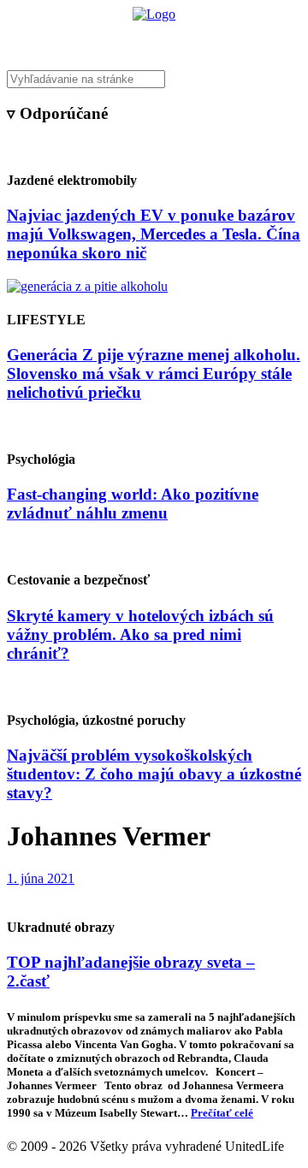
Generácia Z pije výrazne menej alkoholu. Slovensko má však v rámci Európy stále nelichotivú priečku (153, 373)
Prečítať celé (222, 1112)
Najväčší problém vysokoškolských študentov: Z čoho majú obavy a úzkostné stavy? (154, 774)
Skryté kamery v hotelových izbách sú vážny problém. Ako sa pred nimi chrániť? (140, 634)
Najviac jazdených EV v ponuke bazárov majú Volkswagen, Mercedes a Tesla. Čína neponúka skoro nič (153, 234)
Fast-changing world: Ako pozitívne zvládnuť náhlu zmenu (132, 503)
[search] (154, 79)
